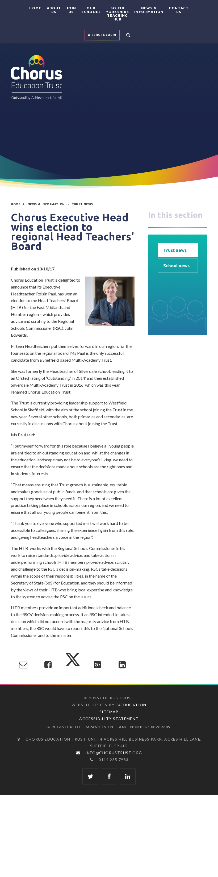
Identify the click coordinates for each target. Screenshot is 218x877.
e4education (131, 705)
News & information (46, 204)
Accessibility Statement (109, 718)
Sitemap (109, 711)
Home (15, 204)
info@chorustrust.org (113, 752)
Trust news (82, 204)
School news (176, 265)
